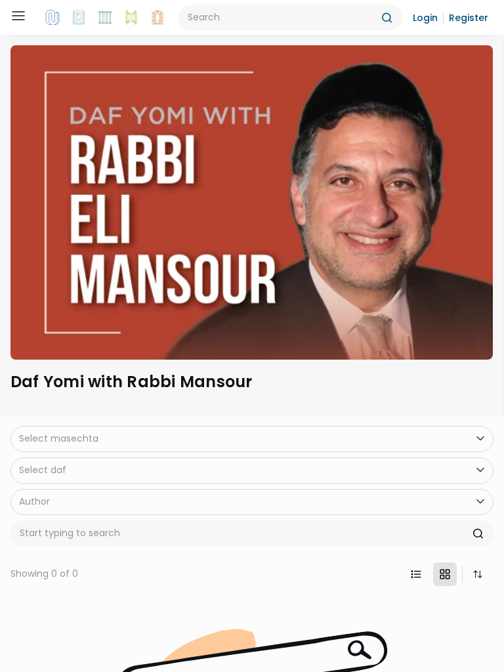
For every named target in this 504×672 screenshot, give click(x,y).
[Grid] (445, 574)
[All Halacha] (105, 17)
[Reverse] (478, 574)
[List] (416, 574)
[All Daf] (157, 17)
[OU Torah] (52, 17)
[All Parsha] (131, 17)
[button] (425, 18)
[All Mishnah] (78, 17)
